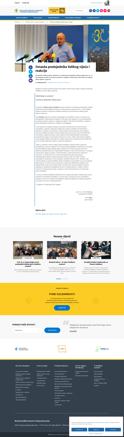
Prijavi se (17, 3)
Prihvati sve (79, 429)
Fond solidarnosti (62, 294)
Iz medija (18, 390)
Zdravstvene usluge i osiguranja (63, 393)
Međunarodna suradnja (22, 387)
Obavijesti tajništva (21, 400)
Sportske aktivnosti (21, 397)
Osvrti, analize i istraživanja (73, 17)
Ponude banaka (59, 390)
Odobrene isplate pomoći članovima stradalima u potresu (62, 302)
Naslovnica (17, 22)
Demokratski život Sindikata (23, 385)
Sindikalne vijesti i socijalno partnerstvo (35, 22)
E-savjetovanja (41, 380)
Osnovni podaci (98, 371)
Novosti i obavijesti (21, 17)
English (108, 10)
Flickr (101, 10)
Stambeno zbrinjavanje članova (63, 379)
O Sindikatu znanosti (93, 17)
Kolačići (91, 433)
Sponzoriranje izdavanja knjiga (63, 384)
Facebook (94, 10)
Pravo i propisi (37, 17)
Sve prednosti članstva (61, 371)
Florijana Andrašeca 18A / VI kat (29, 425)
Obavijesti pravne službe (43, 371)
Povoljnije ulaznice (60, 395)
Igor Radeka (50, 214)
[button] (28, 300)
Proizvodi (57, 398)
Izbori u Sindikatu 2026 (100, 383)
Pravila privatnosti (98, 433)
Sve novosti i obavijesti (22, 371)
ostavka (56, 214)
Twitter (97, 10)
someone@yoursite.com (31, 80)
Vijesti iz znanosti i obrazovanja (24, 382)
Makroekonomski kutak (81, 375)
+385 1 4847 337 (56, 425)
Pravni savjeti (40, 385)
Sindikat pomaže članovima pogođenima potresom (62, 300)
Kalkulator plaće (41, 383)
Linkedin (31, 76)
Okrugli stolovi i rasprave (22, 392)
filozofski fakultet (41, 214)
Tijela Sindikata (98, 374)
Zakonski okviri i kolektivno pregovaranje (23, 379)
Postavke (113, 429)
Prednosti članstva (53, 17)
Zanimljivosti (19, 394)
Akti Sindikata (98, 376)
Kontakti (96, 385)
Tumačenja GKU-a (42, 378)
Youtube (105, 10)
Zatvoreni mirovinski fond (62, 381)
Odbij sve (96, 429)
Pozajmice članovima (60, 376)
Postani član (25, 3)
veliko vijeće (63, 214)
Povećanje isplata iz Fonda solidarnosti (62, 298)
